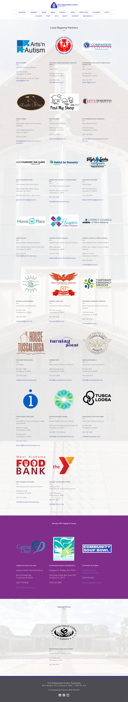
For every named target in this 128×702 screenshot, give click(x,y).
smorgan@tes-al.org (89, 323)
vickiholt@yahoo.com (89, 265)
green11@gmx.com (88, 82)
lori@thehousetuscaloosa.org (26, 380)
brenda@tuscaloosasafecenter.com (61, 436)
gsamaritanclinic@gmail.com (26, 200)
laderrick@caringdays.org (25, 587)
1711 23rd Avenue (89, 570)
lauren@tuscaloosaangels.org (92, 380)
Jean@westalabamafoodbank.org (27, 502)
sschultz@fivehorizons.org (91, 139)
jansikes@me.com (22, 81)
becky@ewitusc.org (23, 141)
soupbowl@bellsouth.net (92, 582)
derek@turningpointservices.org (60, 380)
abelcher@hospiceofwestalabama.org (62, 258)
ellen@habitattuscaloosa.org (59, 202)
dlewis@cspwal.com (56, 82)
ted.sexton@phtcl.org (56, 321)
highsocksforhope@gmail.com (92, 200)
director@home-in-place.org (26, 256)
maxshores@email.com (24, 321)
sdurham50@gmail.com (57, 139)
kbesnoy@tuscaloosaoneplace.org (28, 445)
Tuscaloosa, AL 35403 (90, 573)
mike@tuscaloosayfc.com (91, 436)
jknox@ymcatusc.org (56, 504)
